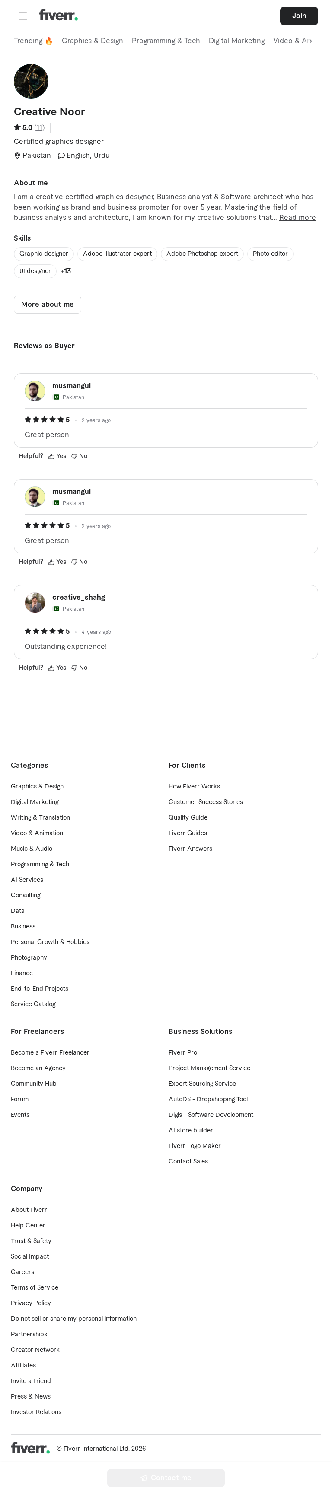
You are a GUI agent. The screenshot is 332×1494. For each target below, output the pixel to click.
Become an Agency (38, 1068)
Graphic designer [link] (43, 254)
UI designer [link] (35, 271)
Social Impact (30, 1257)
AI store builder (191, 1131)
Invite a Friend (31, 1381)
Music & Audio (31, 849)
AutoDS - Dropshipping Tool (208, 1100)
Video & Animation (37, 833)
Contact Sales (188, 1162)
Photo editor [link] (270, 254)
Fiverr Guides (188, 833)
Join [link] (299, 16)
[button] (23, 16)
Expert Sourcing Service (202, 1084)
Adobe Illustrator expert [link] (117, 254)
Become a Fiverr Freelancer (50, 1053)
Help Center (28, 1226)
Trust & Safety (31, 1241)
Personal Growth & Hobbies (50, 942)
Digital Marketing (237, 41)
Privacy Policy (31, 1303)
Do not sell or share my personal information (74, 1319)
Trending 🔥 (33, 41)
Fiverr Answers (190, 849)
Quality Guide (188, 818)
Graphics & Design (92, 41)
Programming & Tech (166, 41)
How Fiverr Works (194, 787)
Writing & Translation (40, 818)
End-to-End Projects (39, 989)
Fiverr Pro (183, 1053)
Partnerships (29, 1335)
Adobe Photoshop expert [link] (202, 254)
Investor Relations (36, 1412)
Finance (22, 973)
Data (18, 911)
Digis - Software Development (211, 1115)
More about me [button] (47, 304)
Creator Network (35, 1350)
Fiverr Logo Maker (195, 1146)
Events (20, 1115)
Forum (20, 1100)
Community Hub (34, 1084)
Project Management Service (209, 1068)
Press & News (31, 1397)
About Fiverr (29, 1210)
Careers (22, 1272)
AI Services (27, 880)
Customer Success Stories (206, 802)
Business (23, 927)
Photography (29, 958)
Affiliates (23, 1366)
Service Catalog (33, 1004)
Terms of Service (34, 1288)
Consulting (25, 896)
